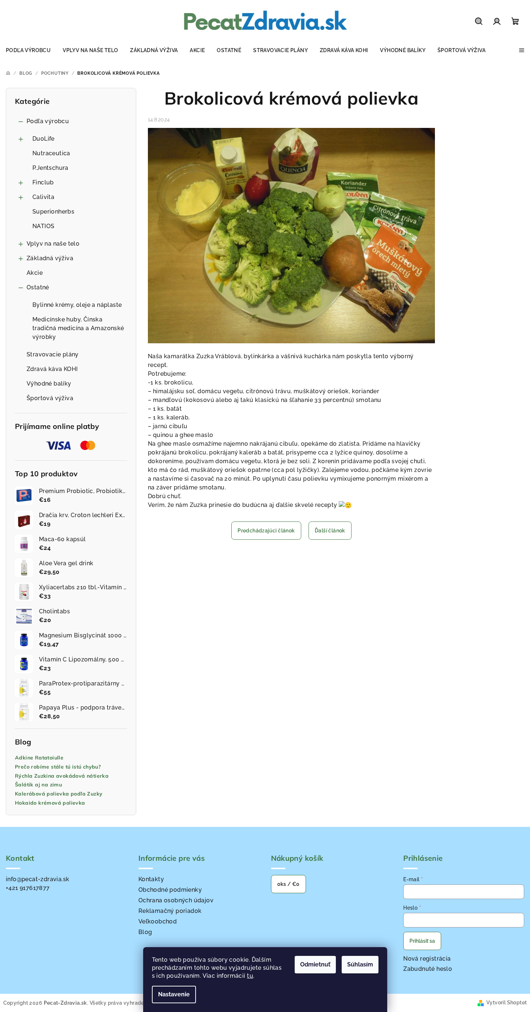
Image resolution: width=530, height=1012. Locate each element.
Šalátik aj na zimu (38, 785)
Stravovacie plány (53, 354)
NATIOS (43, 226)
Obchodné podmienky (170, 889)
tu (250, 975)
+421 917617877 (28, 887)
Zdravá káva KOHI (52, 369)
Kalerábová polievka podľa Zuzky (58, 794)
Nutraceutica (51, 153)
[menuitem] (28, 50)
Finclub (43, 182)
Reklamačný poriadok (170, 910)
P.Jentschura (50, 167)
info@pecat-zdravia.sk (37, 879)
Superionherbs (53, 211)
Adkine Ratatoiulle (39, 758)
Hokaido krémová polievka (50, 803)
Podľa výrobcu (48, 121)
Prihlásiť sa (422, 941)
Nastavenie (174, 994)
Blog (145, 932)
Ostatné (38, 287)
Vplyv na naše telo (53, 243)
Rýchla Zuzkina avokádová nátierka (62, 776)
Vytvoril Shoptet (506, 1002)
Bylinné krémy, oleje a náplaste (77, 304)
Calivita (43, 197)
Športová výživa (50, 398)
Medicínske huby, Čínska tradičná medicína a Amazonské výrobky (78, 328)
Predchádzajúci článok (266, 531)
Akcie (35, 272)
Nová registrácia (427, 958)
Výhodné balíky (49, 383)
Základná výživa (50, 258)
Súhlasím (360, 964)
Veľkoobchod (157, 921)
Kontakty (151, 879)
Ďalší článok (330, 531)
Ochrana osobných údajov (175, 900)
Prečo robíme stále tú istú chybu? (58, 767)
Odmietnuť (315, 964)
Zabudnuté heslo (427, 968)
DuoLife (43, 138)
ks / (288, 884)
